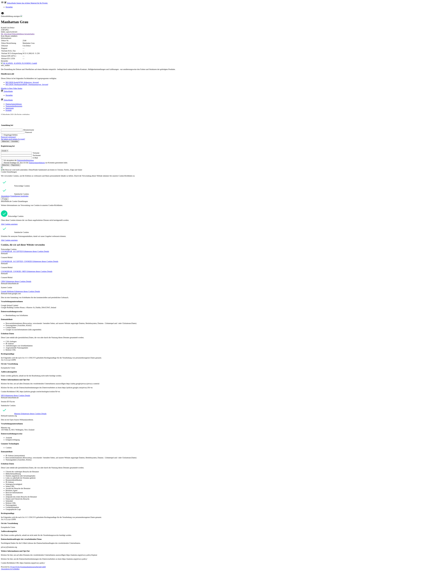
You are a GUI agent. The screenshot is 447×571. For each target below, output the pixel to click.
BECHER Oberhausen (27, 84)
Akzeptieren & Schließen (10, 569)
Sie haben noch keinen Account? (13, 139)
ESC (6, 199)
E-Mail (35, 158)
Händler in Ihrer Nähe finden (11, 88)
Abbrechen (5, 141)
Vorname (36, 153)
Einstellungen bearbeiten (19, 196)
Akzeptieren (5, 196)
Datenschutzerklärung (14, 104)
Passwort (28, 132)
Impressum (10, 108)
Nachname (37, 155)
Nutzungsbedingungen (14, 106)
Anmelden (14, 141)
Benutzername (28, 130)
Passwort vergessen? (8, 137)
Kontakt (9, 110)
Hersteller (9, 7)
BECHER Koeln (22, 82)
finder (8, 91)
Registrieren (15, 165)
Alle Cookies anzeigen (9, 224)
